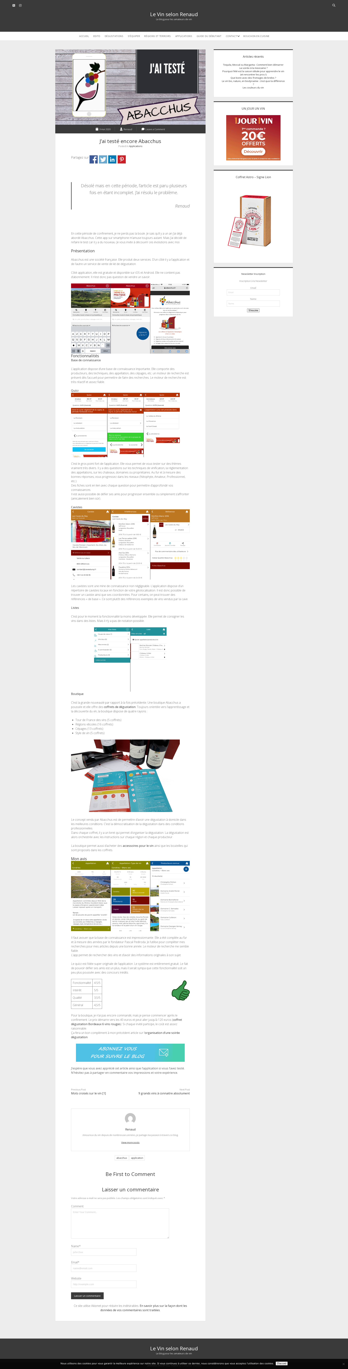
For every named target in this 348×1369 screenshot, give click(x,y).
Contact (231, 36)
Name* (76, 1246)
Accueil (84, 36)
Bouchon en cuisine (256, 36)
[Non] (343, 1364)
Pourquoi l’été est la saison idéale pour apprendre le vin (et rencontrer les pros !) (253, 73)
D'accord (281, 1363)
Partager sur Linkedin (112, 159)
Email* (75, 1262)
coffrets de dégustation (120, 707)
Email (253, 287)
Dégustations (114, 36)
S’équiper (134, 36)
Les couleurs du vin (253, 87)
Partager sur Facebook (94, 159)
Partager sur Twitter (103, 159)
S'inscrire (253, 310)
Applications (183, 36)
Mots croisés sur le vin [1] (88, 1093)
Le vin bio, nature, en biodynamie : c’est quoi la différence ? (253, 82)
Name (253, 299)
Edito (96, 36)
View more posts (130, 1142)
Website (76, 1278)
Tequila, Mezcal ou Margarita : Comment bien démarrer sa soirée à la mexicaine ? (253, 66)
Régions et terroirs (157, 36)
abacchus (121, 1157)
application (137, 1157)
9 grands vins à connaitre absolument (164, 1093)
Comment (77, 1206)
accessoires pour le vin (138, 846)
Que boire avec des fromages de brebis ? (253, 77)
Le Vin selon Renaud (174, 14)
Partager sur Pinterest (122, 159)
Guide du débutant (209, 36)
